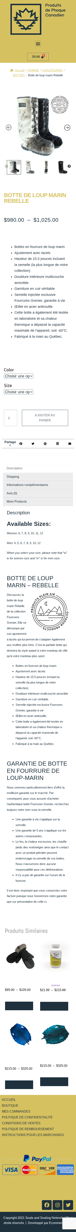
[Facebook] (47, 1205)
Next (69, 166)
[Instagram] (57, 1205)
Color (9, 370)
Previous (6, 166)
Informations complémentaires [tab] (27, 485)
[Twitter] (68, 1205)
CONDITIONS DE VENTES (21, 1123)
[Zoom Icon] (38, 126)
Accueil (19, 70)
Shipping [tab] (13, 476)
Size (8, 385)
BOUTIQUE (10, 1105)
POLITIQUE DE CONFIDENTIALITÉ (27, 1117)
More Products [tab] (17, 501)
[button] (38, 43)
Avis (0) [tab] (12, 493)
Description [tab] (14, 468)
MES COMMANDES (16, 1111)
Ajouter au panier (45, 418)
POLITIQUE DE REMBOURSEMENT (28, 1129)
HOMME (33, 70)
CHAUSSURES (52, 70)
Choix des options (19, 1006)
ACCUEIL (9, 1099)
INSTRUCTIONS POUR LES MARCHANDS (33, 1135)
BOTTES (19, 75)
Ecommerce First (60, 1223)
